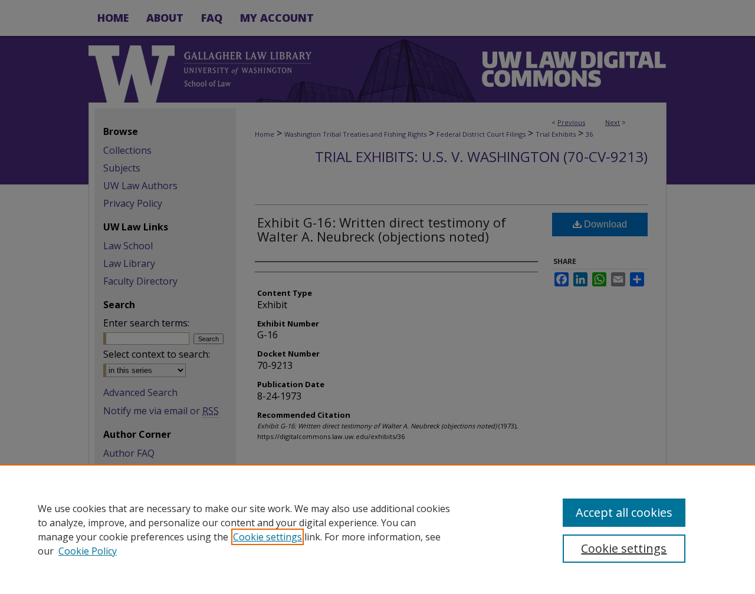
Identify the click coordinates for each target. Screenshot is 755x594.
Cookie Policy (87, 550)
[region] (377, 529)
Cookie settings (267, 536)
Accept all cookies (624, 512)
